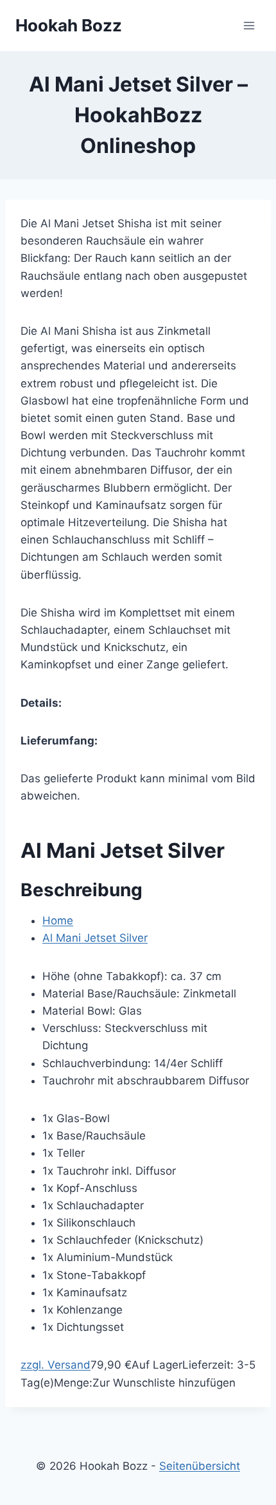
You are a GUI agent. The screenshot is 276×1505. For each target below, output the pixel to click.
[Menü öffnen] (249, 25)
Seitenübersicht (199, 1466)
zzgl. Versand (56, 1364)
